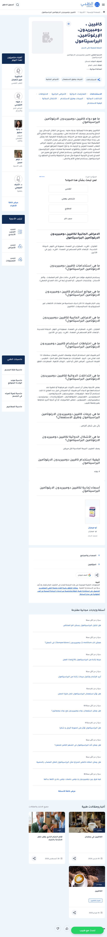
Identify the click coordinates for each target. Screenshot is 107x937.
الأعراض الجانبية (52, 79)
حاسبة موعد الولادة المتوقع (15, 381)
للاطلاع (68, 208)
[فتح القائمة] (102, 5)
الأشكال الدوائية (49, 98)
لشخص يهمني (68, 198)
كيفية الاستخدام (94, 103)
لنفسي (68, 188)
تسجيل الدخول (8, 4)
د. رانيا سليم (19, 131)
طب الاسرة (17, 166)
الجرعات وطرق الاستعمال (72, 79)
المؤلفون (92, 564)
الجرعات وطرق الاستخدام (71, 98)
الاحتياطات (43, 93)
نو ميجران (92, 527)
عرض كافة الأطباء (13, 204)
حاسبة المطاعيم (14, 406)
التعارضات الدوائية (77, 93)
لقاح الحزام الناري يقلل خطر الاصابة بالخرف (50, 838)
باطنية (19, 191)
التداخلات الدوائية (94, 98)
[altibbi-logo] (90, 4)
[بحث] (17, 4)
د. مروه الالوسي (18, 103)
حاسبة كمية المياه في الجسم (13, 394)
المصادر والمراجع (88, 555)
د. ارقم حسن (19, 161)
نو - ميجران (92, 531)
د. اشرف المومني (18, 186)
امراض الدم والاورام (17, 109)
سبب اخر (68, 218)
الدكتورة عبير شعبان (16, 78)
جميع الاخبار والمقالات (39, 806)
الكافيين (98, 890)
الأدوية (82, 12)
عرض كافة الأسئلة (66, 791)
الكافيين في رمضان (93, 836)
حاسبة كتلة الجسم (13, 369)
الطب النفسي (16, 83)
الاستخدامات (91, 79)
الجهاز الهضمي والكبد (19, 138)
